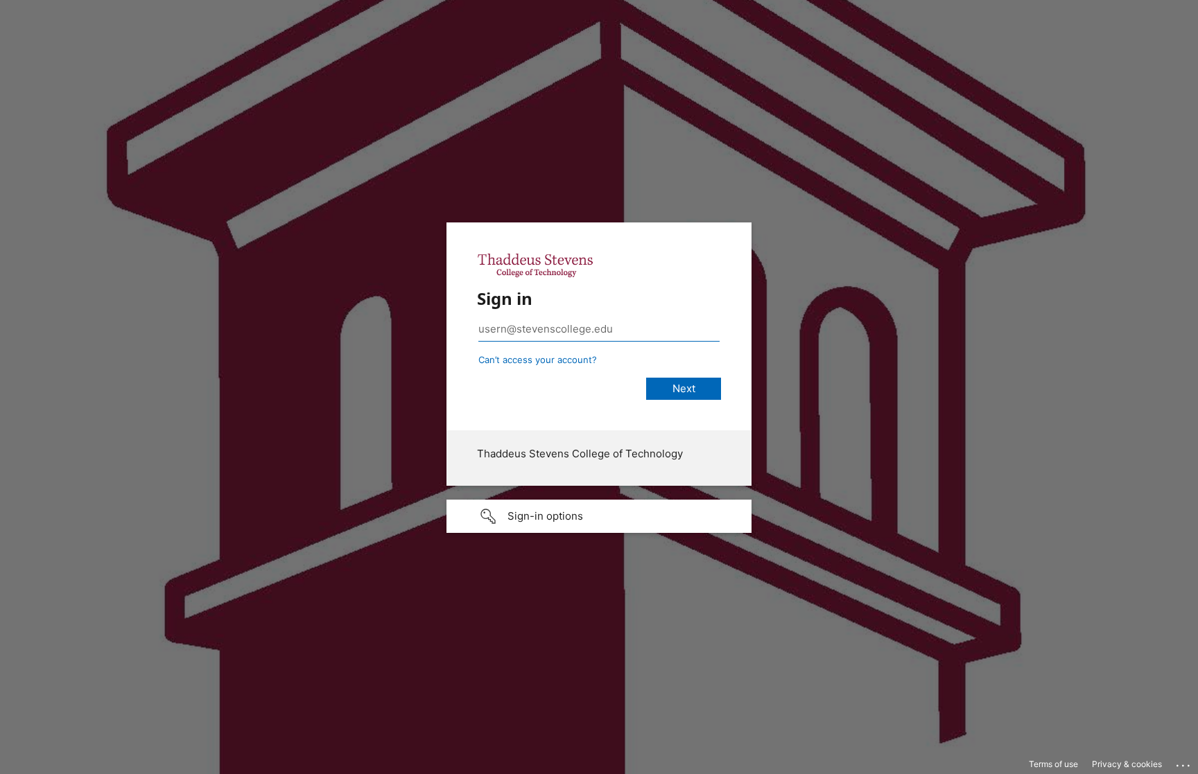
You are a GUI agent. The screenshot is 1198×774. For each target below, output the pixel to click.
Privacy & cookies (1127, 764)
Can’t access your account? (537, 359)
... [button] (1184, 762)
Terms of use (1053, 764)
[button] (599, 516)
